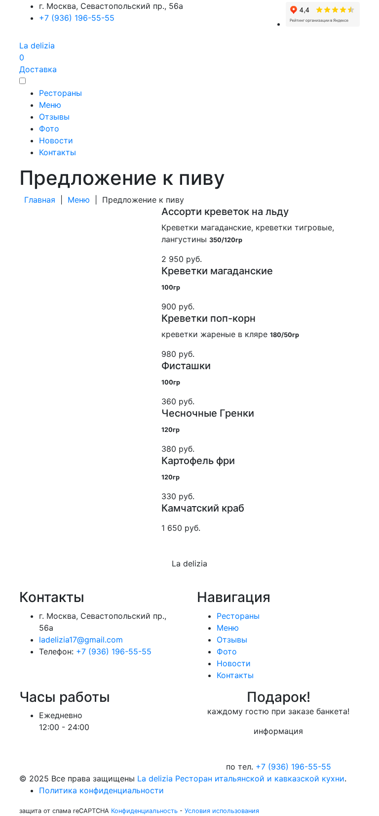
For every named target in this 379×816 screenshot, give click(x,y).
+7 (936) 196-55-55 (76, 18)
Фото (49, 128)
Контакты (57, 152)
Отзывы (54, 117)
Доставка (38, 69)
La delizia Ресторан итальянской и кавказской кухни (240, 778)
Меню (50, 105)
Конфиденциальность (144, 811)
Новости (56, 140)
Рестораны (60, 93)
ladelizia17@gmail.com (81, 639)
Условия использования (222, 811)
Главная (37, 200)
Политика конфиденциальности (101, 790)
